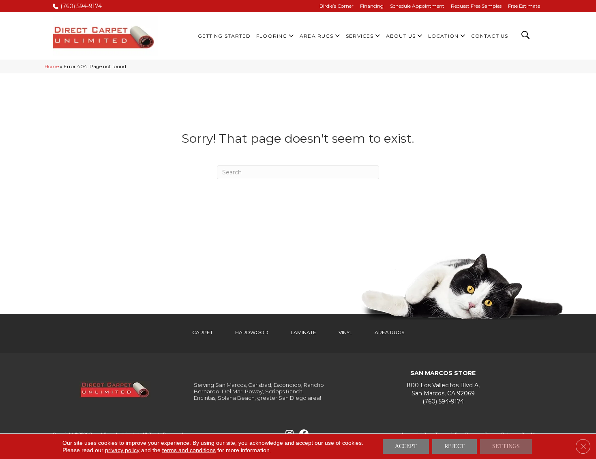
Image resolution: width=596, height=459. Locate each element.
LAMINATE (303, 332)
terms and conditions (189, 450)
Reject (454, 446)
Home (52, 66)
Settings (506, 446)
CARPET (202, 332)
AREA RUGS (389, 332)
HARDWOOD (251, 332)
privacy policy (122, 450)
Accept (406, 446)
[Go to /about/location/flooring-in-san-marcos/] (443, 389)
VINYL (345, 332)
